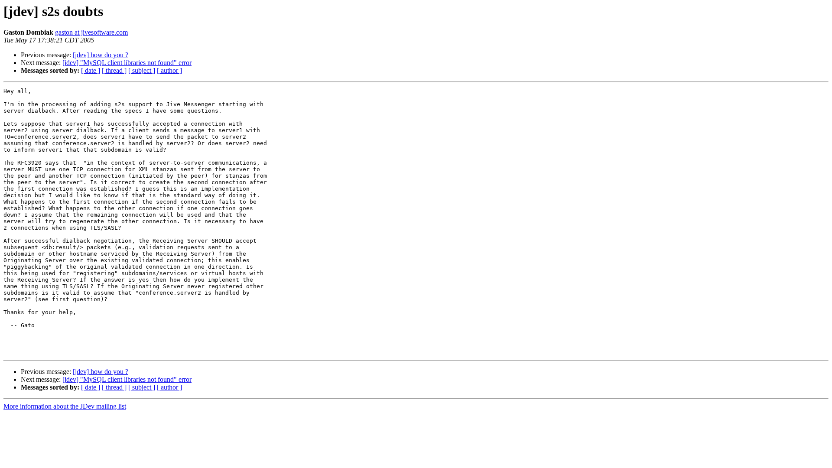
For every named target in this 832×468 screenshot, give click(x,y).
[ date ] (90, 70)
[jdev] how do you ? (100, 54)
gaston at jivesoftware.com (91, 32)
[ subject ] (141, 70)
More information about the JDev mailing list (64, 406)
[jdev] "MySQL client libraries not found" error (127, 62)
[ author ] (169, 70)
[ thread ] (114, 70)
